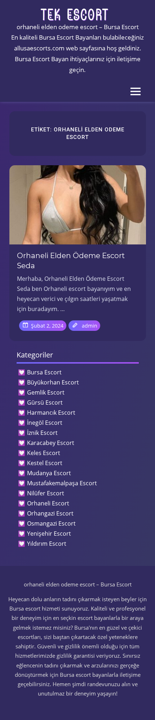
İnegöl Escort (44, 423)
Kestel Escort (44, 463)
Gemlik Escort (46, 392)
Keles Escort (43, 453)
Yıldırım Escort (46, 544)
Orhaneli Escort (48, 503)
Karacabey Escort (50, 443)
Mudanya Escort (49, 473)
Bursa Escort (44, 372)
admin (89, 325)
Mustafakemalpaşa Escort (62, 483)
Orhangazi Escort (50, 513)
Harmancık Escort (51, 413)
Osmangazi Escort (51, 523)
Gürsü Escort (45, 402)
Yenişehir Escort (49, 533)
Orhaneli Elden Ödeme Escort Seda (71, 260)
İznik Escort (42, 433)
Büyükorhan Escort (53, 382)
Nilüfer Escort (45, 493)
